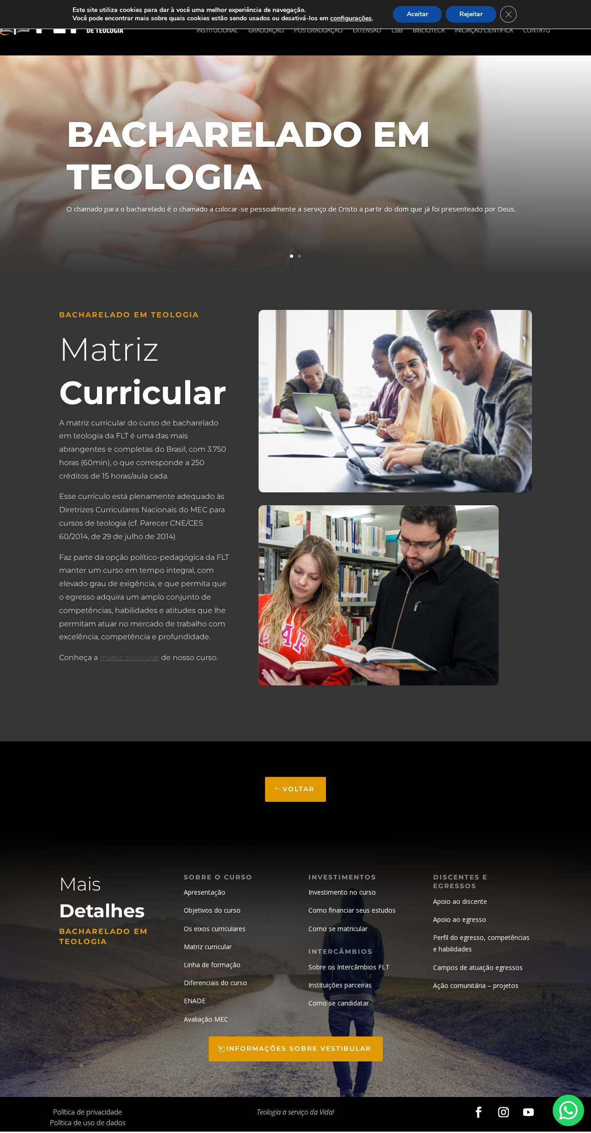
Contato (536, 30)
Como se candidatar (338, 1003)
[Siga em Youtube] (528, 1112)
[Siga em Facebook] (478, 1112)
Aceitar (417, 14)
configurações (351, 18)
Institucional (217, 30)
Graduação (266, 30)
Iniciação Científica (484, 30)
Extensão (367, 30)
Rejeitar (470, 14)
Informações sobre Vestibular (298, 1048)
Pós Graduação (318, 30)
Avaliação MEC (206, 1019)
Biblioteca (429, 30)
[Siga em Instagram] (503, 1112)
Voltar (298, 789)
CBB (397, 30)
